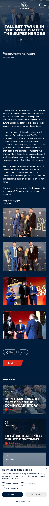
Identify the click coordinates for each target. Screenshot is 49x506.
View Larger (25, 220)
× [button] (46, 469)
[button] (24, 501)
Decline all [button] (36, 494)
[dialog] (24, 486)
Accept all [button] (12, 494)
